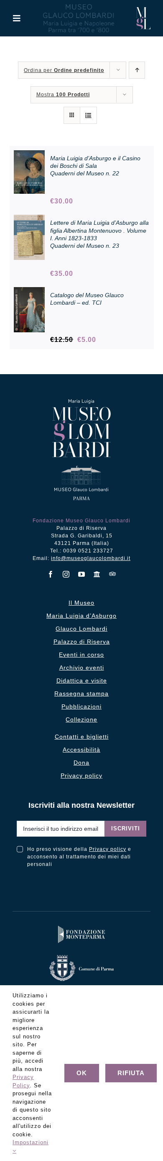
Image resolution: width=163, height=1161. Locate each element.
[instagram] (66, 574)
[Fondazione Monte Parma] (81, 927)
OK (81, 1072)
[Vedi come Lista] (88, 115)
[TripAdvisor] (112, 573)
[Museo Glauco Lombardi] (143, 10)
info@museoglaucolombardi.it (90, 558)
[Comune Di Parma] (81, 957)
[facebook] (50, 574)
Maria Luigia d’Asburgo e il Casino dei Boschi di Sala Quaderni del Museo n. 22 (95, 166)
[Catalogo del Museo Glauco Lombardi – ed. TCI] (29, 291)
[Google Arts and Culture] (97, 574)
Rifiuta (131, 1072)
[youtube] (81, 574)
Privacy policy (107, 849)
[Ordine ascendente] (137, 70)
